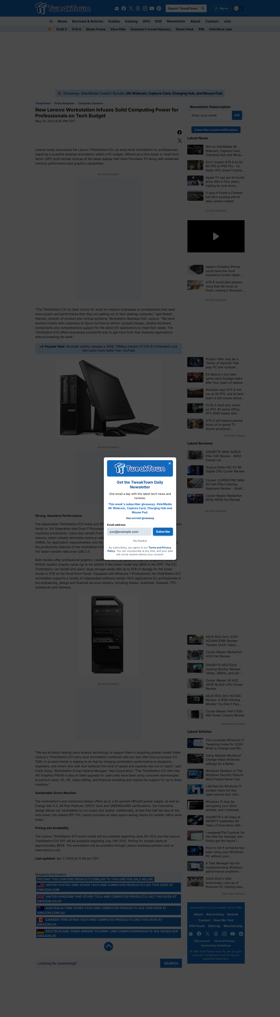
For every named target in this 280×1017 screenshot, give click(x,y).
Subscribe (163, 531)
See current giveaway (140, 518)
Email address (116, 524)
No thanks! (140, 540)
